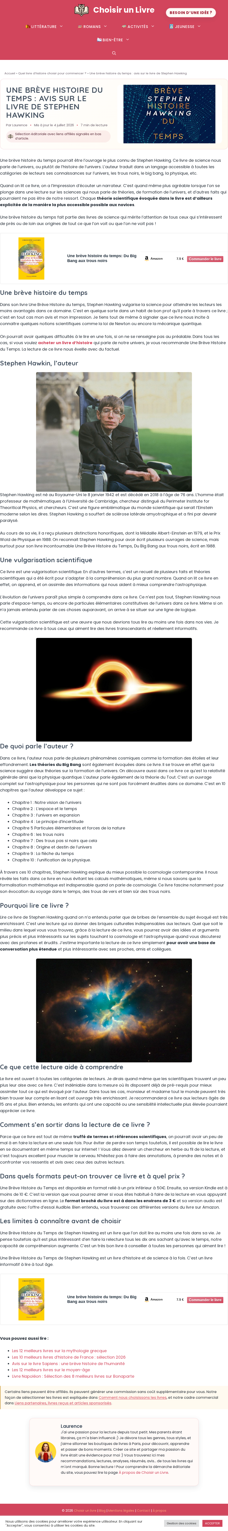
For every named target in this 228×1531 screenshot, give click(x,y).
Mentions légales (121, 1510)
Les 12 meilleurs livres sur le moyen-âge (51, 1370)
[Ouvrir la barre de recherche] (114, 53)
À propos (159, 1510)
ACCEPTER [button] (212, 1523)
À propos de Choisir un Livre (143, 1472)
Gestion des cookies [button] (181, 1523)
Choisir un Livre (124, 9)
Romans (92, 26)
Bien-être (113, 40)
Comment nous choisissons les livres (133, 1397)
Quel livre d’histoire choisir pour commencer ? (52, 73)
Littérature (44, 26)
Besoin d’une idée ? (191, 12)
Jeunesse (185, 26)
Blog (102, 1510)
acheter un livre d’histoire (65, 342)
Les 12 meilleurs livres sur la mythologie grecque (59, 1350)
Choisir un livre (85, 1510)
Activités (138, 26)
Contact (143, 1510)
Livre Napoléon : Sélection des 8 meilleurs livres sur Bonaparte (73, 1376)
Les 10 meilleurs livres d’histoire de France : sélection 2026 (69, 1357)
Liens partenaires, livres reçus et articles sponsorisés (63, 1403)
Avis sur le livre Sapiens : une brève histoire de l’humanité (68, 1363)
